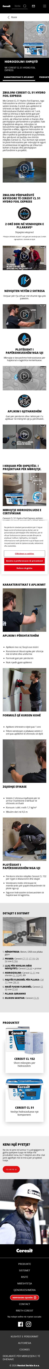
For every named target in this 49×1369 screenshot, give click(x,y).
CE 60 (15, 989)
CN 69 (29, 968)
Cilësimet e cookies (24, 553)
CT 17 (25, 958)
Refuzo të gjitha (24, 568)
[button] (6, 940)
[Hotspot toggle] (6, 940)
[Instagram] (28, 1324)
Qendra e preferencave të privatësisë (24, 560)
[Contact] (33, 6)
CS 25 (36, 998)
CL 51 (33, 972)
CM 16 (16, 982)
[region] (24, 548)
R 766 (15, 961)
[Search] (25, 6)
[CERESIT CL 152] (24, 1049)
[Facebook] (20, 1324)
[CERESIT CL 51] (24, 1098)
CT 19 (32, 958)
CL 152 (16, 975)
